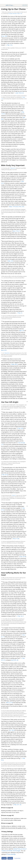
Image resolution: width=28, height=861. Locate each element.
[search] (26, 2)
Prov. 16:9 (4, 36)
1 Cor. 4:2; (20, 443)
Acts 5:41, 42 (14, 660)
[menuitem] (2, 2)
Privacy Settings (11, 854)
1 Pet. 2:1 (19, 313)
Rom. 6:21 (4, 350)
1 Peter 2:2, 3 (12, 168)
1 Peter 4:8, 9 (6, 353)
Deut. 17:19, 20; (13, 206)
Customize (17, 858)
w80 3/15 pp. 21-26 (10, 5)
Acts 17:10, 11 (16, 231)
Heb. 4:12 (10, 261)
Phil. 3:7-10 (9, 702)
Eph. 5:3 (22, 330)
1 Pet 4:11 (14, 495)
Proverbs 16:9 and (12, 13)
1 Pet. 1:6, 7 (20, 616)
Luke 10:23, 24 (20, 93)
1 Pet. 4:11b (22, 556)
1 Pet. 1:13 (9, 45)
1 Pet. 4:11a (5, 474)
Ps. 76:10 (12, 730)
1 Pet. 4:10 (20, 428)
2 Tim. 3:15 (21, 206)
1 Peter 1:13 (19, 13)
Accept (4, 858)
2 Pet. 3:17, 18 (17, 804)
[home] (2, 2)
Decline (10, 858)
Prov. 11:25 (16, 538)
